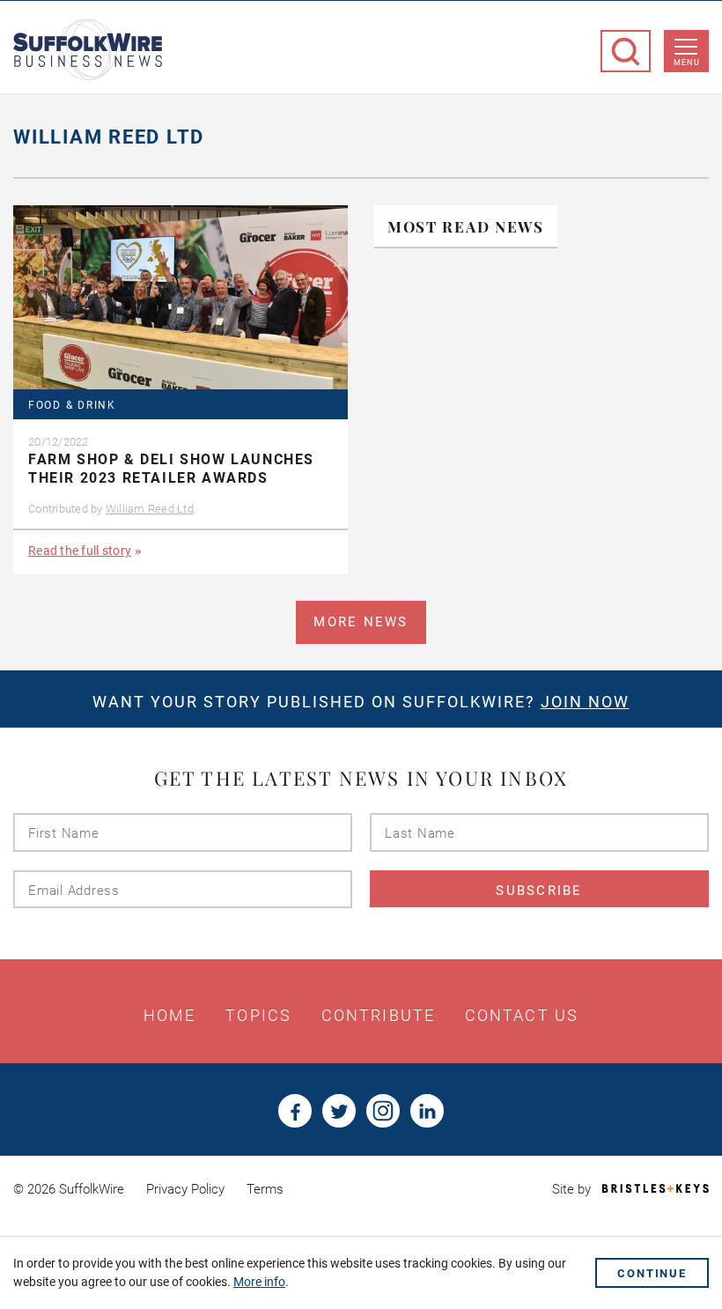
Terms (265, 1189)
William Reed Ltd (150, 508)
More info (259, 1282)
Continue (652, 1273)
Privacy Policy (185, 1189)
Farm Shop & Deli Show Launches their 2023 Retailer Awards (171, 468)
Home (169, 1015)
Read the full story (79, 551)
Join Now (585, 701)
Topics (258, 1015)
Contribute (378, 1015)
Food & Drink (72, 405)
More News (360, 622)
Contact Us (521, 1015)
